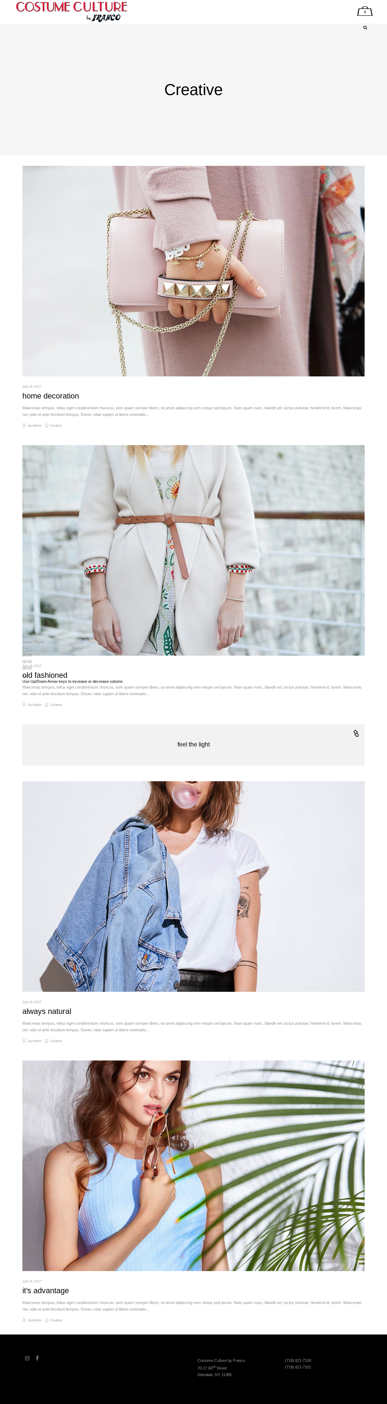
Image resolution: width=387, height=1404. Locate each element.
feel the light (193, 744)
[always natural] (193, 886)
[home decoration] (193, 271)
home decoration (50, 396)
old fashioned (44, 675)
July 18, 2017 (32, 387)
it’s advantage (45, 1290)
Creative (56, 425)
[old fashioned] (193, 550)
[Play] (24, 650)
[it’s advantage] (193, 1166)
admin (37, 425)
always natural (46, 1011)
